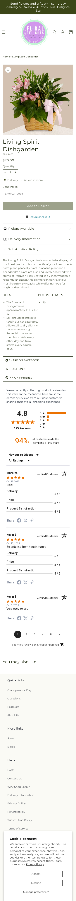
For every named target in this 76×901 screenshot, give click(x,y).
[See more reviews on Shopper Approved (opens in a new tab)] (32, 520)
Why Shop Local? (18, 786)
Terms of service (17, 828)
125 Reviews (26, 428)
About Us (13, 715)
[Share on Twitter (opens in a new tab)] (25, 520)
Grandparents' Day (19, 690)
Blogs (11, 746)
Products (13, 706)
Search (11, 738)
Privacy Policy (35, 864)
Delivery (13, 180)
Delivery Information (20, 795)
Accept (36, 874)
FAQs (10, 770)
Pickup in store (33, 180)
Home (6, 56)
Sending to (16, 187)
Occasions (14, 698)
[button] (55, 32)
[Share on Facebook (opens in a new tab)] (19, 521)
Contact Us (14, 778)
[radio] (55, 413)
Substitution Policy (19, 820)
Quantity (9, 166)
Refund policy (16, 811)
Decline (36, 883)
